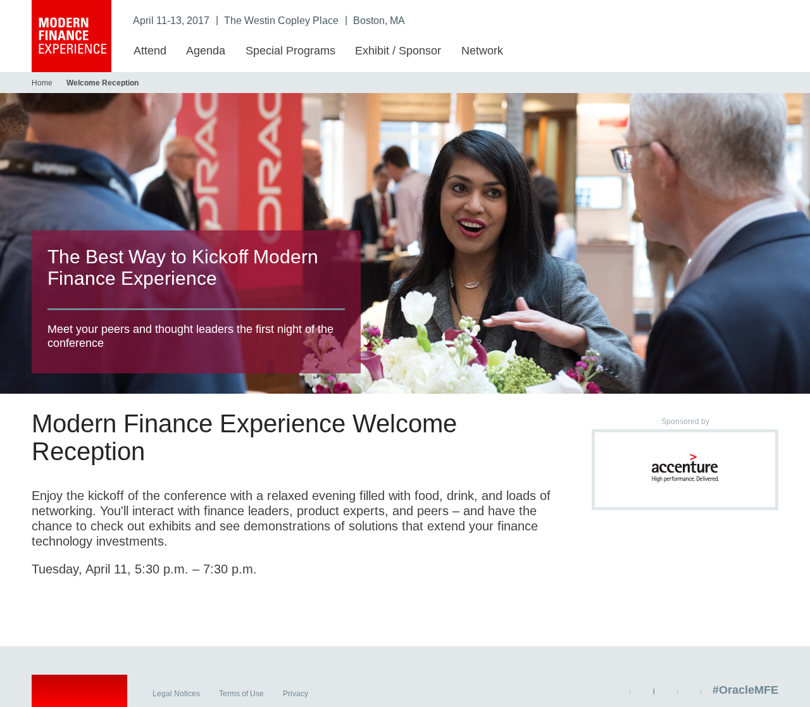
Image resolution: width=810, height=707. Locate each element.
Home (42, 82)
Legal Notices (176, 693)
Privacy (295, 693)
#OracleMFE (745, 690)
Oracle (79, 693)
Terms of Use (241, 693)
